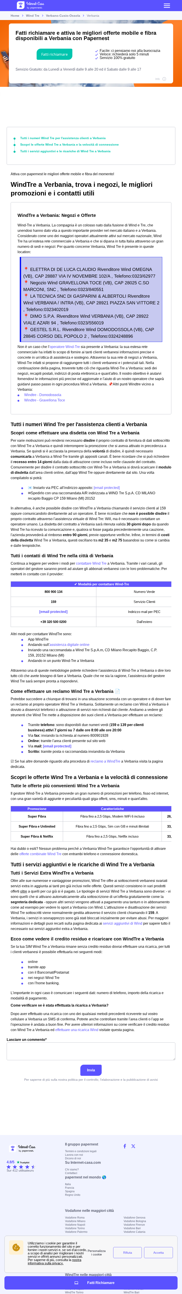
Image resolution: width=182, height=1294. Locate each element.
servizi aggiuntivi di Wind (122, 923)
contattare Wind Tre (91, 563)
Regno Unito (72, 1194)
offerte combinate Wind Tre (40, 854)
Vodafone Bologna (135, 1221)
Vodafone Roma (75, 1217)
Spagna (70, 1191)
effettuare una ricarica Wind (76, 1030)
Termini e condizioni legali (81, 1151)
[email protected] (107, 488)
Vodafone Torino (75, 1228)
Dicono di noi (73, 1158)
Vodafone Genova (134, 1217)
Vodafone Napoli (75, 1224)
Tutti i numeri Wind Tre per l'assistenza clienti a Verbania (63, 138)
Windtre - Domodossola (42, 395)
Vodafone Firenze (134, 1224)
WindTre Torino (74, 1292)
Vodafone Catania (134, 1231)
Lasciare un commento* (27, 1040)
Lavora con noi (74, 1154)
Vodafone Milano (75, 1221)
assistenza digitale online (69, 645)
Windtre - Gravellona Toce (44, 400)
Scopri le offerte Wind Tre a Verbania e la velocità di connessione (69, 144)
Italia (68, 1184)
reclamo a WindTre (105, 761)
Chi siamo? (72, 1169)
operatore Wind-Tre (65, 347)
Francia (69, 1187)
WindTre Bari (131, 1292)
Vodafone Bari (132, 1228)
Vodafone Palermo (76, 1231)
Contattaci (71, 1173)
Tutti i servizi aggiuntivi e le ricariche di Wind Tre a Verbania (65, 151)
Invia (91, 1070)
